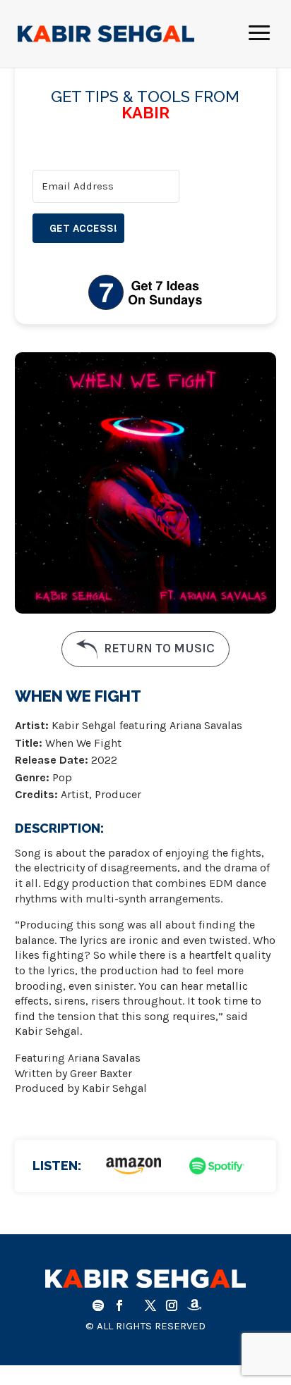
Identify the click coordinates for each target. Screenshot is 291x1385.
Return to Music (158, 648)
